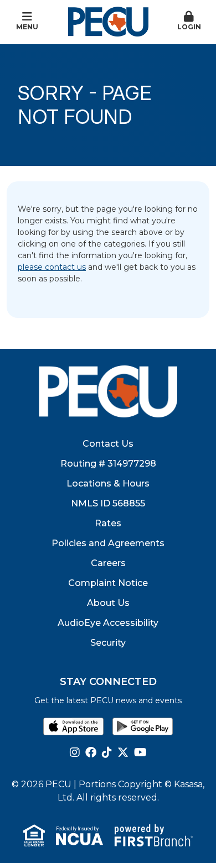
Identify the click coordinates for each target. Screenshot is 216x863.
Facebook (90, 752)
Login (189, 27)
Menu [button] (27, 27)
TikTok (107, 752)
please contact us (52, 267)
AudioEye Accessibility (108, 623)
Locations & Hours (108, 483)
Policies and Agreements (108, 543)
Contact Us (108, 443)
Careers (108, 563)
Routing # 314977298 (108, 463)
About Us (108, 603)
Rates (108, 523)
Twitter (122, 752)
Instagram (75, 752)
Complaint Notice (108, 583)
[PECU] (108, 21)
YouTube (140, 752)
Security (108, 642)
